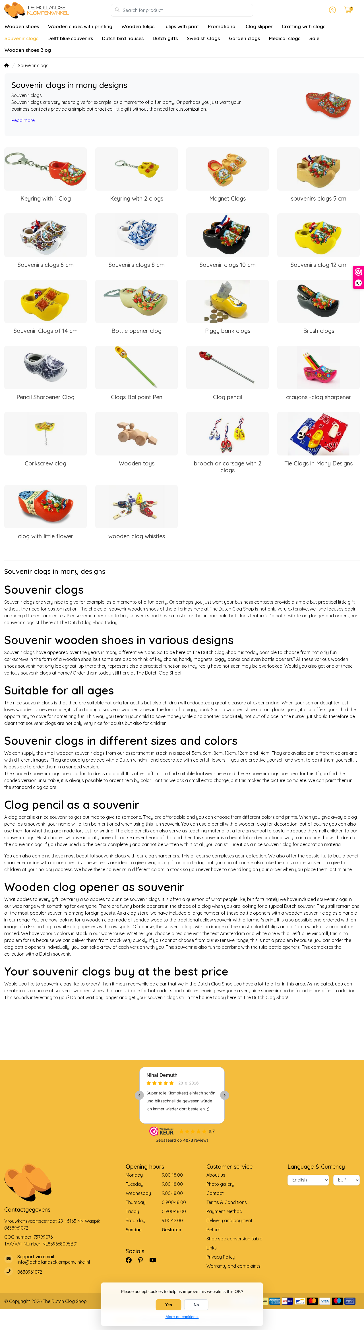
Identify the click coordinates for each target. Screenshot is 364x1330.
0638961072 (16, 1228)
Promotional (222, 26)
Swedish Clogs (203, 38)
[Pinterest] (142, 1260)
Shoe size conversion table (234, 1239)
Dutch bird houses (123, 38)
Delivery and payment (229, 1220)
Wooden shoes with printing (80, 26)
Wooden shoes (22, 26)
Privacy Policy (220, 1257)
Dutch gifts (165, 38)
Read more (23, 120)
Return (213, 1229)
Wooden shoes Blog (28, 50)
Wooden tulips (137, 26)
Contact (215, 1193)
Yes (168, 1304)
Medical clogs (284, 38)
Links (211, 1248)
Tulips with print (181, 26)
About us (215, 1175)
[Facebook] (131, 1260)
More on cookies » (182, 1316)
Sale (314, 38)
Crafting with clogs (303, 26)
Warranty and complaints (233, 1266)
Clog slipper (259, 26)
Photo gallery (220, 1184)
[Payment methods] (274, 1301)
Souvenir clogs (21, 38)
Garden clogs (244, 38)
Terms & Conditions (226, 1202)
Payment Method (224, 1211)
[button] (331, 10)
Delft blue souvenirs (70, 38)
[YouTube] (155, 1260)
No (196, 1304)
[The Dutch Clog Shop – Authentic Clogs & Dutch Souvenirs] (57, 10)
